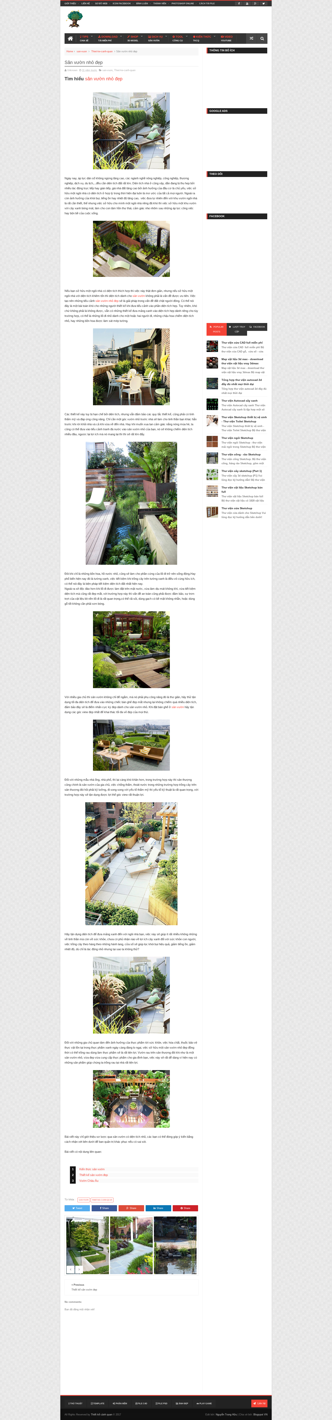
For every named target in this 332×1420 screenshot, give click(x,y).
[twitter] (263, 3)
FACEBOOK (259, 327)
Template (98, 1403)
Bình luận (142, 3)
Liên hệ (85, 3)
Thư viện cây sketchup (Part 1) (242, 471)
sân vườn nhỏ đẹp (103, 78)
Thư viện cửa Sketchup (237, 508)
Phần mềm (121, 1403)
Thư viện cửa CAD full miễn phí (242, 342)
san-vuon (82, 51)
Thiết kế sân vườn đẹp (93, 1175)
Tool (178, 38)
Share (105, 1208)
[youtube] (247, 3)
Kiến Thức (202, 38)
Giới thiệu (70, 3)
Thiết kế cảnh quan (101, 1414)
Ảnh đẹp (183, 1403)
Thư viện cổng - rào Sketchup (241, 454)
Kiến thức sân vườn (92, 1169)
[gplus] (255, 3)
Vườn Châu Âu (88, 1180)
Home (69, 51)
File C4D (142, 1403)
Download (108, 38)
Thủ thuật (76, 1403)
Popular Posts (218, 329)
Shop (132, 38)
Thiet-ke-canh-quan (102, 51)
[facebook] (239, 3)
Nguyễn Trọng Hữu (226, 1414)
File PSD (162, 1403)
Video (227, 38)
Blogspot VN (260, 1414)
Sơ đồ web (101, 3)
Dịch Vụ (155, 38)
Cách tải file (207, 3)
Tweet (79, 1208)
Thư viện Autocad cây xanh (240, 400)
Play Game (205, 1403)
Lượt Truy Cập (239, 329)
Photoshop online (183, 3)
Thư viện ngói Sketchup (237, 437)
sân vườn (139, 295)
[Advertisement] (197, 19)
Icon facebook (122, 3)
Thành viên (159, 3)
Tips (84, 38)
